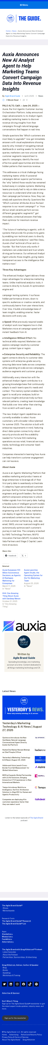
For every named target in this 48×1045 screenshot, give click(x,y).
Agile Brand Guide (12, 96)
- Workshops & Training (11, 975)
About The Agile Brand (11, 1040)
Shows (5, 908)
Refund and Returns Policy (31, 1035)
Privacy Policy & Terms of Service (15, 1037)
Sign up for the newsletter (15, 1018)
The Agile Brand (36, 818)
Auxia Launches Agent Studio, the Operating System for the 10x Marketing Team (33, 575)
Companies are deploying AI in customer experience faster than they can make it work (15, 802)
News (14, 31)
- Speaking (6, 973)
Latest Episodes (9, 952)
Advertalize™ (8, 942)
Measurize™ (7, 937)
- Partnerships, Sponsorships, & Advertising (19, 957)
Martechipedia (8, 911)
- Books (5, 970)
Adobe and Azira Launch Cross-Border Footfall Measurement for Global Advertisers (15, 767)
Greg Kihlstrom (8, 965)
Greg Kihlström (29, 1040)
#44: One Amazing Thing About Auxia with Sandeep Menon (11, 596)
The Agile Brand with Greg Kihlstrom (18, 949)
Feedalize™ (7, 939)
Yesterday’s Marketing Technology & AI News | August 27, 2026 (22, 727)
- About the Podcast (10, 955)
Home (8, 31)
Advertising (14, 1035)
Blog (5, 968)
